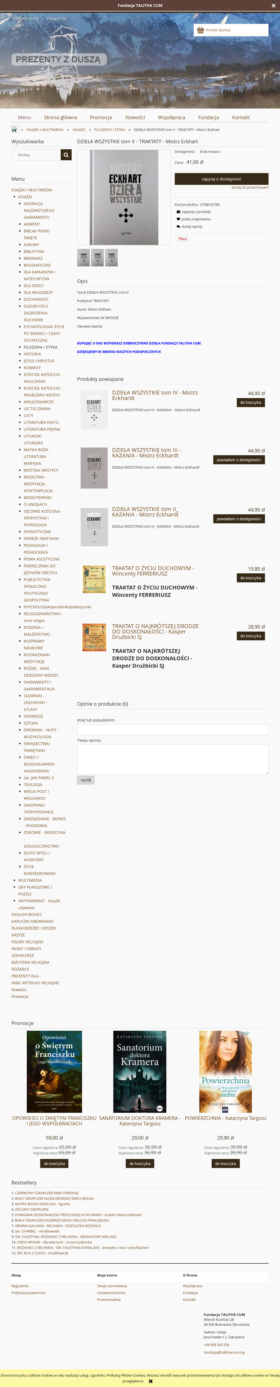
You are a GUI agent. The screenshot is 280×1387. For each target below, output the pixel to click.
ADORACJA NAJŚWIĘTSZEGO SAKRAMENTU (39, 210)
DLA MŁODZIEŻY (38, 292)
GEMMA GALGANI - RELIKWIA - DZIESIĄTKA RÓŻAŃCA (58, 1225)
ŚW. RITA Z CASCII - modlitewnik (42, 1253)
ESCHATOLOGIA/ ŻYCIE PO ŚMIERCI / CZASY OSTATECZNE (44, 333)
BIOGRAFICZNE (37, 265)
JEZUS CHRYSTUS (39, 360)
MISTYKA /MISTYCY (41, 470)
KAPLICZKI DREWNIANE (32, 921)
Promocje (19, 996)
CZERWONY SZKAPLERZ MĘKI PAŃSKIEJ (46, 1192)
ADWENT (32, 224)
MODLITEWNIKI (38, 497)
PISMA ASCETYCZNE (42, 559)
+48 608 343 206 (216, 1344)
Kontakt (189, 1299)
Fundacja (190, 1292)
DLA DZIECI (34, 285)
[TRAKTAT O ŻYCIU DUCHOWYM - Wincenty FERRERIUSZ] (94, 579)
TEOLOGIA (33, 784)
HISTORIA (32, 354)
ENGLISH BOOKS (26, 914)
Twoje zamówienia (112, 1285)
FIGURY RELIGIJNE (27, 941)
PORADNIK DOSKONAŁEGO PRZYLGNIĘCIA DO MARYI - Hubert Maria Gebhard (78, 1214)
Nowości (19, 989)
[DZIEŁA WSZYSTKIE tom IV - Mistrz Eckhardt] (94, 409)
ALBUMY (31, 244)
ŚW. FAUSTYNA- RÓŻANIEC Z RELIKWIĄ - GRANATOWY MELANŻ (65, 1236)
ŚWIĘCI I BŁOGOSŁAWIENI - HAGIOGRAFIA (40, 764)
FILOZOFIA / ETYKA (40, 347)
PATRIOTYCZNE (37, 531)
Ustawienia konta (111, 1292)
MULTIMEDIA (30, 880)
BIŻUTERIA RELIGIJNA (30, 962)
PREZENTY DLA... (26, 976)
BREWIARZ (33, 258)
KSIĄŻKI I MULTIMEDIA (31, 189)
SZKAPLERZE (22, 955)
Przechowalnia (109, 1299)
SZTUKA (31, 723)
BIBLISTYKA (34, 251)
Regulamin (20, 1285)
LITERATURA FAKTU (41, 422)
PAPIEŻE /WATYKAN (41, 538)
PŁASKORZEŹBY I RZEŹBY (33, 928)
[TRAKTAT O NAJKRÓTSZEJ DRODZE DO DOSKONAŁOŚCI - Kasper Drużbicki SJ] (94, 637)
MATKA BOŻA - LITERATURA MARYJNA (37, 456)
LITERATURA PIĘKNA (42, 429)
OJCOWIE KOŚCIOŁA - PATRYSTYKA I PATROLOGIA (43, 518)
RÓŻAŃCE (20, 969)
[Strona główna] (59, 64)
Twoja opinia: (89, 740)
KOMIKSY (32, 367)
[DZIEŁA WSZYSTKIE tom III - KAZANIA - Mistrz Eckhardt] (94, 468)
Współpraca (192, 1285)
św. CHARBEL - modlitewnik (37, 1231)
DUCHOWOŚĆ (36, 299)
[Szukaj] (66, 154)
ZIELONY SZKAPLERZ (31, 1209)
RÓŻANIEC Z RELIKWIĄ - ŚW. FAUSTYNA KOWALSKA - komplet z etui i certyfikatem (83, 1247)
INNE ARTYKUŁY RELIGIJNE (35, 982)
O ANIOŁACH (35, 504)
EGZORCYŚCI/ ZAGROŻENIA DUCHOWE (36, 312)
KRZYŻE (18, 935)
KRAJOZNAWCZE (39, 401)
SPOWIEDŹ (33, 716)
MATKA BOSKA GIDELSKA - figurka (42, 1203)
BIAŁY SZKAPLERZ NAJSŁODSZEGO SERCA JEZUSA (54, 1198)
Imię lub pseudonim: (96, 720)
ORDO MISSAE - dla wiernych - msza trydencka (54, 1242)
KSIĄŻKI (25, 196)
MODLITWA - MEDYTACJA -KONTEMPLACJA (38, 483)
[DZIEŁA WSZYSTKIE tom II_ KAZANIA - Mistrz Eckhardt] (94, 527)
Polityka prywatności (28, 1292)
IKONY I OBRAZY (26, 948)
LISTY (28, 415)
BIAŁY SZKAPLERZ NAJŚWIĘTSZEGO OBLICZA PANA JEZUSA (62, 1220)
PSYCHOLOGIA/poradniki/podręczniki (57, 606)
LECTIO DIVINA (37, 408)
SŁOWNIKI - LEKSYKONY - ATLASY (36, 702)
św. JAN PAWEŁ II (39, 777)
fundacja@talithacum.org (224, 1352)
